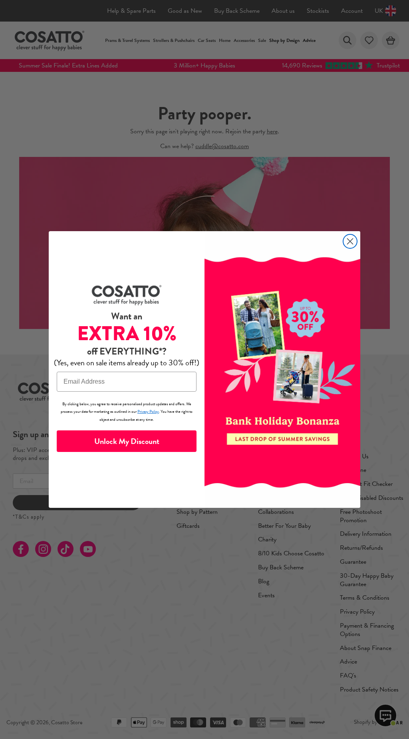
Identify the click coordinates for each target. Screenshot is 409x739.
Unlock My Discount (126, 441)
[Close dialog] (350, 241)
